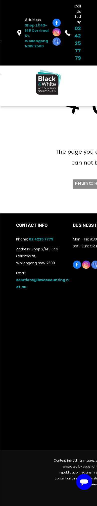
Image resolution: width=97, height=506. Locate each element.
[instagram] (56, 32)
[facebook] (56, 23)
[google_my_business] (56, 42)
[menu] (7, 9)
